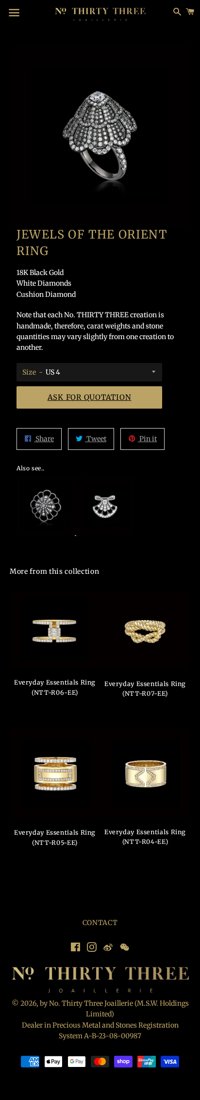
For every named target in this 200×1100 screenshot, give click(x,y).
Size (29, 372)
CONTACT (100, 922)
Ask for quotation (90, 397)
